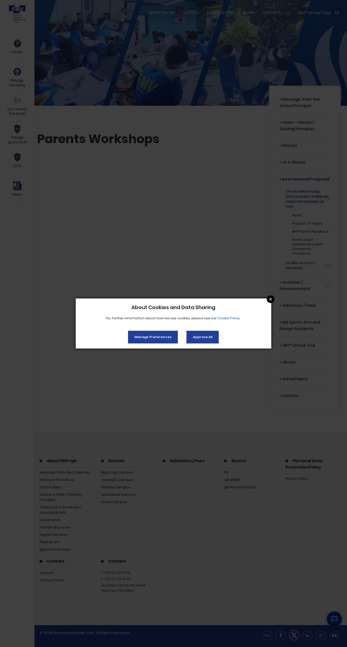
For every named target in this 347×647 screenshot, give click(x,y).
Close (270, 299)
